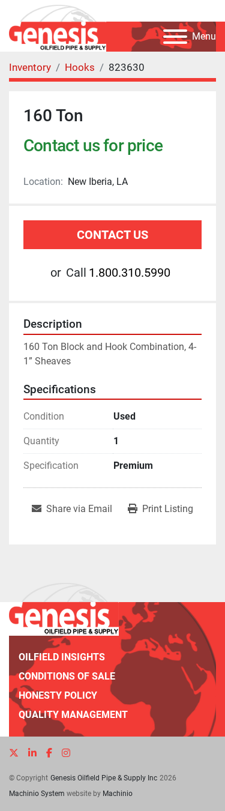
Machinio (118, 793)
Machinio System (37, 793)
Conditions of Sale (67, 676)
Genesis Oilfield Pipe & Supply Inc (103, 778)
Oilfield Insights (62, 657)
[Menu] (175, 36)
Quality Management (73, 714)
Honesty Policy (58, 695)
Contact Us (112, 235)
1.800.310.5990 (129, 272)
